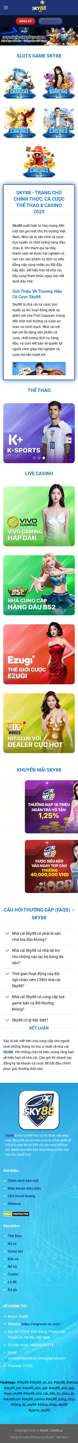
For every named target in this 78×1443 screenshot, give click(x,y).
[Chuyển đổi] (7, 934)
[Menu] (5, 7)
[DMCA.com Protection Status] (16, 1214)
